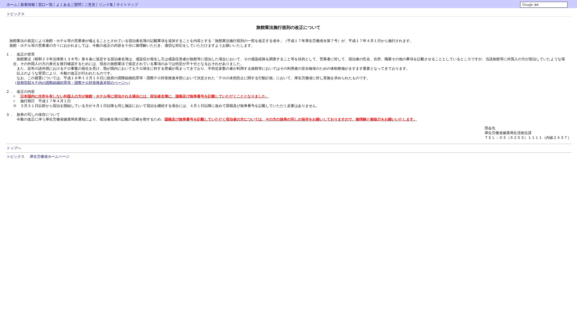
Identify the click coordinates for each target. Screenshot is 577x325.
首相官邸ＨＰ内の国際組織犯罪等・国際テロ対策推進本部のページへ (72, 83)
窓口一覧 (45, 5)
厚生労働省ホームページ (49, 156)
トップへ (14, 148)
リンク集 (106, 5)
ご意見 (90, 5)
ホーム (12, 5)
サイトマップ (127, 5)
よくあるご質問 (68, 5)
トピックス (16, 14)
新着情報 (28, 5)
